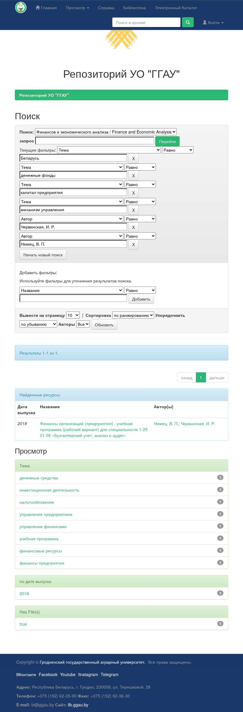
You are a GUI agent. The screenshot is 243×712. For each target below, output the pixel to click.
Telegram (110, 674)
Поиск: (27, 132)
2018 (24, 593)
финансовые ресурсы (41, 551)
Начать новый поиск (43, 255)
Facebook (48, 674)
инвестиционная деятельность (49, 490)
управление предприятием (46, 514)
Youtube (68, 674)
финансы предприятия (42, 563)
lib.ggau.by (78, 705)
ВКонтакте (26, 674)
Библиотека (134, 7)
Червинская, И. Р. (198, 423)
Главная (48, 7)
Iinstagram (88, 674)
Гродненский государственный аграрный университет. (93, 662)
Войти (214, 22)
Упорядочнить (170, 315)
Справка (106, 7)
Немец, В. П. (166, 423)
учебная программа (39, 538)
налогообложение (37, 502)
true (23, 624)
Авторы (66, 324)
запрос (27, 141)
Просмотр (76, 7)
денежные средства (39, 478)
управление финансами (43, 526)
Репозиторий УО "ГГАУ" (44, 95)
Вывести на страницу (42, 315)
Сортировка (98, 315)
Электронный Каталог (176, 7)
